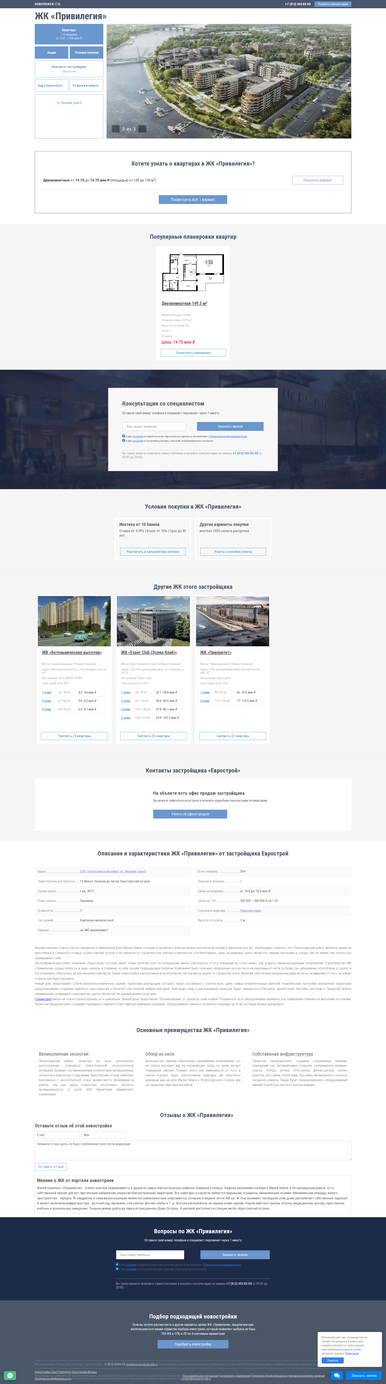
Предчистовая (250, 911)
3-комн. (47, 709)
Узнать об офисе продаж (190, 814)
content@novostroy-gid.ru (196, 1378)
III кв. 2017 (56, 683)
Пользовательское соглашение (200, 1375)
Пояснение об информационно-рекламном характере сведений (288, 1375)
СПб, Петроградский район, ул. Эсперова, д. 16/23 (152, 671)
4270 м (141, 692)
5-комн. (126, 718)
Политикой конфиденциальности (228, 436)
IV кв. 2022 (214, 683)
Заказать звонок (230, 426)
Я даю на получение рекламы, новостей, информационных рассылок (169, 440)
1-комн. (47, 692)
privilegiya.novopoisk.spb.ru (141, 1364)
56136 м (142, 701)
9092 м (221, 692)
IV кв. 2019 (135, 683)
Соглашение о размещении (235, 1375)
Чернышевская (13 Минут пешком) (226, 664)
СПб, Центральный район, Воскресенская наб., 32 (230, 671)
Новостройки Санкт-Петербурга (53, 1372)
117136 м (222, 701)
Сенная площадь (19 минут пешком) (69, 664)
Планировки (43, 999)
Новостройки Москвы (84, 1372)
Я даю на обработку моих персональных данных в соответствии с (186, 436)
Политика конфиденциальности (53, 1378)
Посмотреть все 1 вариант (193, 199)
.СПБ (48, 4)
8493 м (64, 709)
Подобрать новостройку (193, 1344)
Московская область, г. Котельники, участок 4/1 (74, 671)
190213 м (143, 717)
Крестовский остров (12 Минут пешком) (151, 664)
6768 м (64, 701)
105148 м (143, 709)
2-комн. (47, 701)
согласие (138, 436)
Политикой (352, 1353)
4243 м (64, 692)
